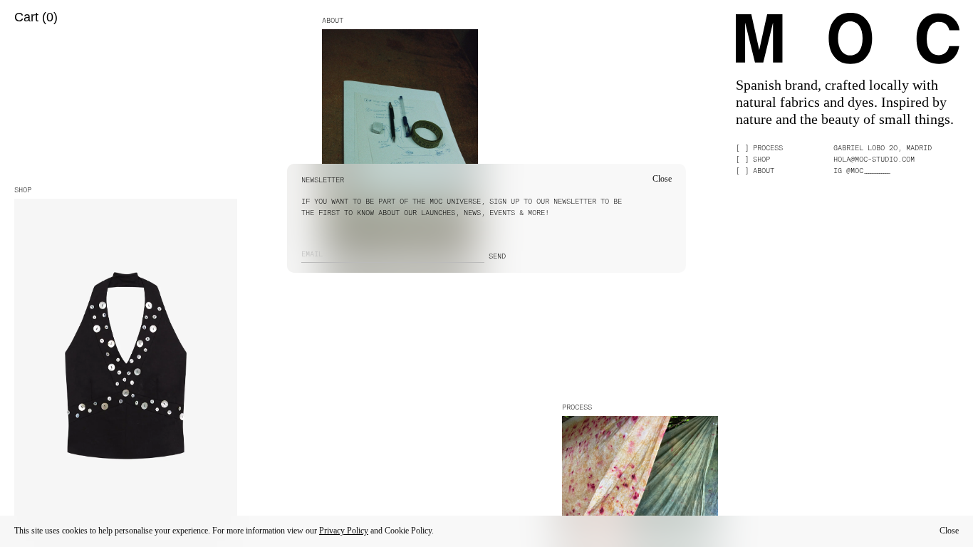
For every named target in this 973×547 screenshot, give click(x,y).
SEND (497, 255)
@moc (867, 170)
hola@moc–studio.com (874, 159)
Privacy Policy (343, 531)
